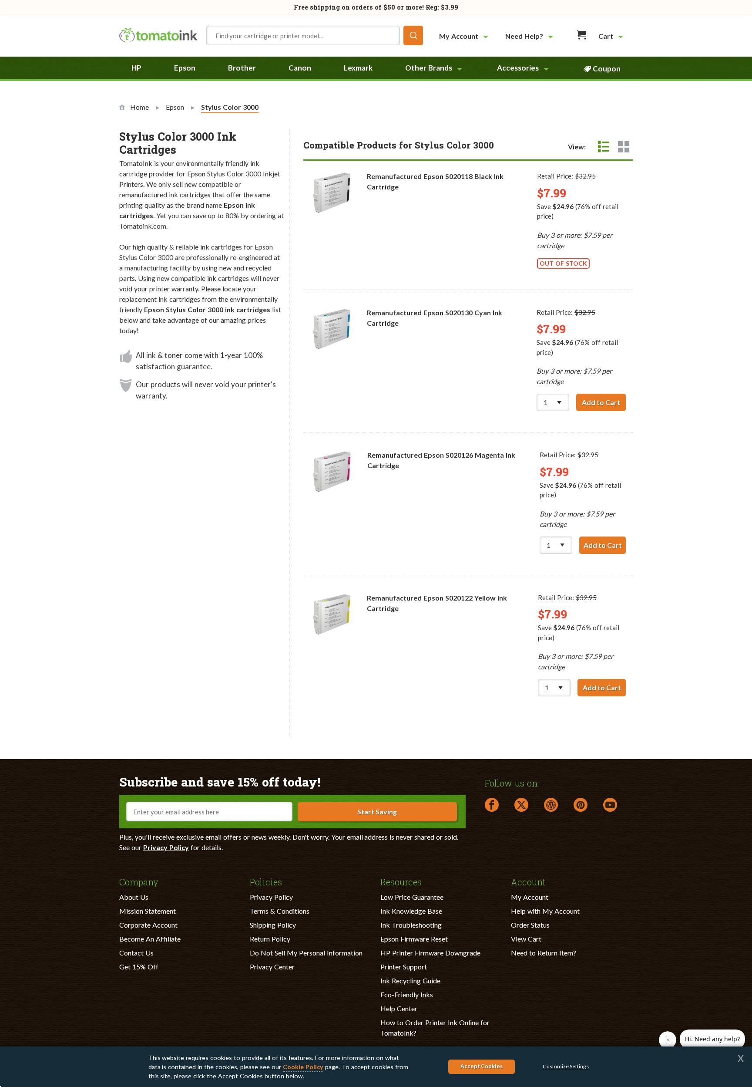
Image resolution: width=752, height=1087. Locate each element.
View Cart (526, 939)
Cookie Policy (303, 1066)
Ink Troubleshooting (411, 925)
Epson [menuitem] (184, 67)
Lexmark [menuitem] (358, 67)
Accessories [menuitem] (518, 67)
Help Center (398, 1008)
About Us (133, 897)
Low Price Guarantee (411, 897)
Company (138, 881)
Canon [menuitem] (300, 67)
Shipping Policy (273, 925)
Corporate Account (148, 925)
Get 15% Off (138, 966)
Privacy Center (272, 966)
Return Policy (270, 939)
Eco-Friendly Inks (406, 994)
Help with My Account (545, 911)
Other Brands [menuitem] (428, 67)
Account (528, 881)
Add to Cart (604, 402)
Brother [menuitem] (242, 67)
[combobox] (314, 35)
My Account (529, 897)
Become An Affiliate (150, 939)
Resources (401, 881)
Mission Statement (147, 911)
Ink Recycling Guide (410, 980)
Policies (266, 881)
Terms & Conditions (279, 911)
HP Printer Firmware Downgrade (430, 953)
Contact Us (136, 953)
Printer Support (403, 966)
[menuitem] (464, 36)
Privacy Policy (166, 847)
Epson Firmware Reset (414, 939)
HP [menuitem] (136, 67)
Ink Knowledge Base (411, 911)
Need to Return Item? (543, 953)
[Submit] (413, 35)
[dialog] (376, 1066)
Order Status (530, 925)
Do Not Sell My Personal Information (306, 953)
